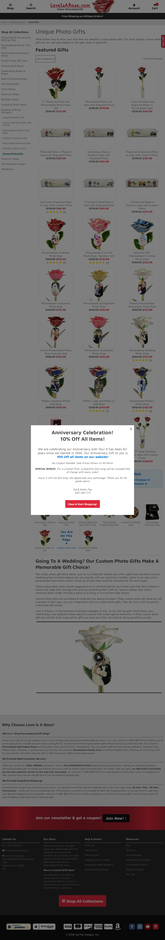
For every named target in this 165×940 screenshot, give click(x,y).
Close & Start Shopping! (82, 504)
